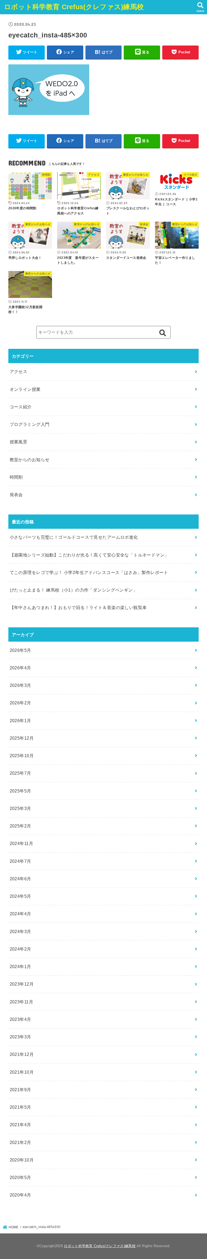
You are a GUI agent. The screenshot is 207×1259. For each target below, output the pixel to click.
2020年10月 (22, 1159)
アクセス (18, 371)
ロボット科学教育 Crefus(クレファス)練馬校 (74, 7)
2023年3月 (20, 1036)
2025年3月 (20, 808)
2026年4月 (20, 667)
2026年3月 (20, 685)
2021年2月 (20, 1142)
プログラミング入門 (30, 424)
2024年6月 (20, 878)
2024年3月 (20, 931)
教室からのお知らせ (30, 459)
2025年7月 (20, 773)
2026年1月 (20, 720)
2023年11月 (21, 1001)
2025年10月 (22, 755)
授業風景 (18, 441)
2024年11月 (21, 843)
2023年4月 (20, 1019)
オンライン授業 (25, 389)
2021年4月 (20, 1124)
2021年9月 (20, 1089)
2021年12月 (22, 1054)
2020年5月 (20, 1177)
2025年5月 (20, 790)
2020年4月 (20, 1194)
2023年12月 (22, 984)
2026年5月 (20, 650)
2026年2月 (20, 702)
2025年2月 (20, 825)
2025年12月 (22, 738)
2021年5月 (20, 1107)
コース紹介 (21, 406)
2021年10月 (22, 1072)
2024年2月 (20, 949)
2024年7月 (20, 861)
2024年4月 (20, 913)
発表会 (16, 494)
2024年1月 (20, 966)
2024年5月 (20, 896)
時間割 (16, 477)
